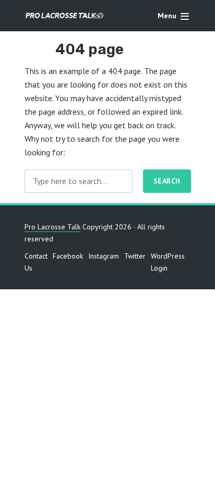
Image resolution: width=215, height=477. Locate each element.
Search (167, 181)
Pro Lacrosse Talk (52, 226)
